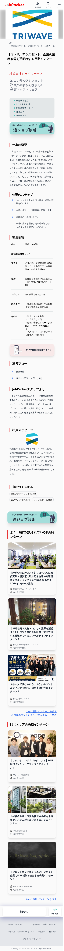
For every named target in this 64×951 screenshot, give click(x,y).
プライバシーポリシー (32, 938)
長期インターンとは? (16, 924)
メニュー (59, 7)
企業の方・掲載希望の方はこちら (21, 931)
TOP (9, 42)
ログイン (48, 7)
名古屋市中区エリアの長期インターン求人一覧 (33, 45)
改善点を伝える (49, 924)
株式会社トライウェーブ (26, 74)
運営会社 (41, 931)
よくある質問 (34, 924)
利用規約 (52, 931)
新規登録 (38, 7)
